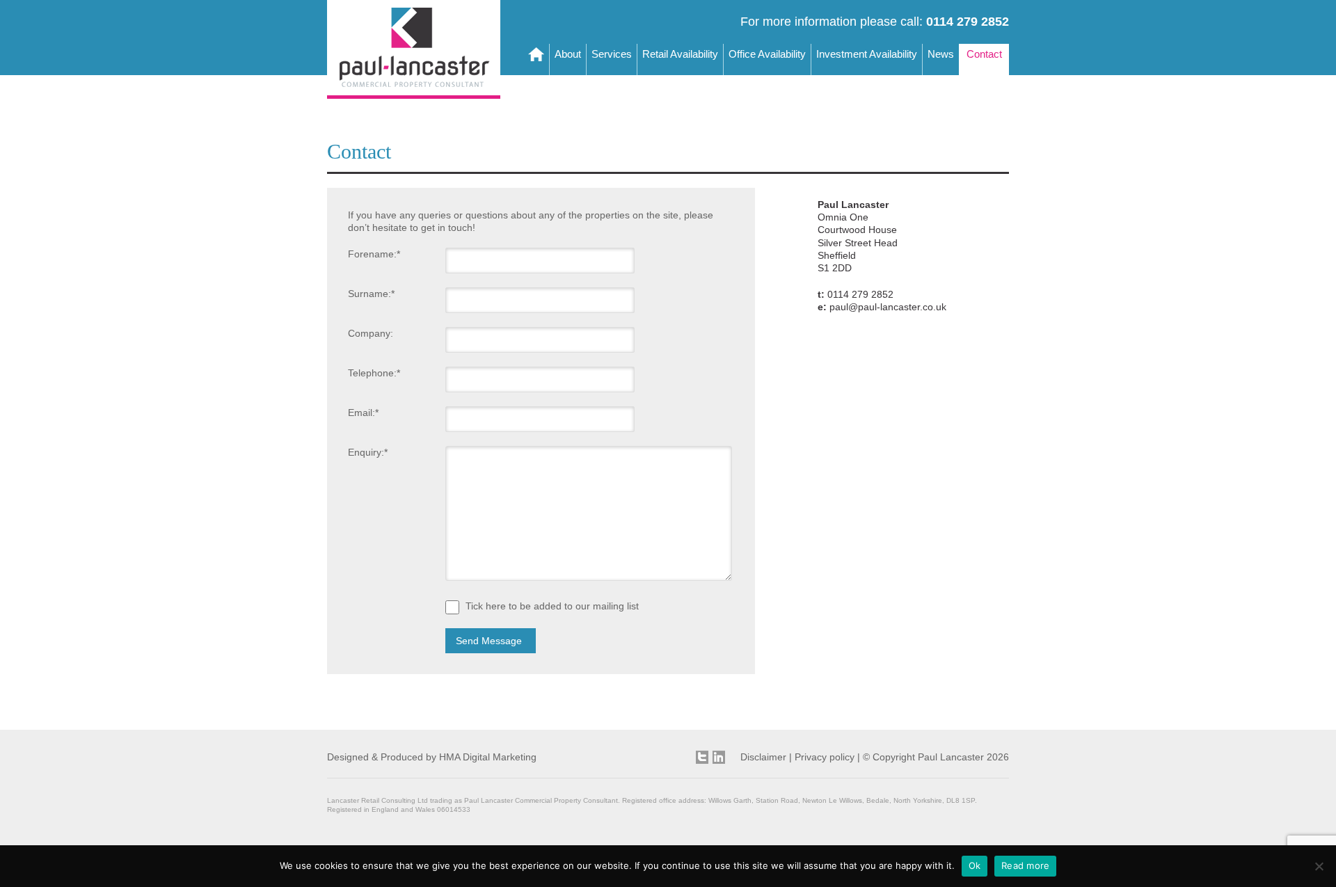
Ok (975, 865)
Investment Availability (866, 54)
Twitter (702, 757)
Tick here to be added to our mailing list (552, 606)
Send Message (489, 640)
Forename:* (374, 253)
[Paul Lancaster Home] (413, 95)
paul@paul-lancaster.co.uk (887, 306)
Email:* (363, 412)
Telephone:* (374, 372)
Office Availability (767, 54)
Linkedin (719, 757)
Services (611, 54)
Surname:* (371, 293)
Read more (1025, 865)
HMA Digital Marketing (487, 756)
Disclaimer (763, 756)
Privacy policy (824, 756)
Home (536, 59)
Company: (370, 333)
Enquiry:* (368, 452)
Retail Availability (680, 54)
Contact (984, 54)
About (568, 54)
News (941, 54)
